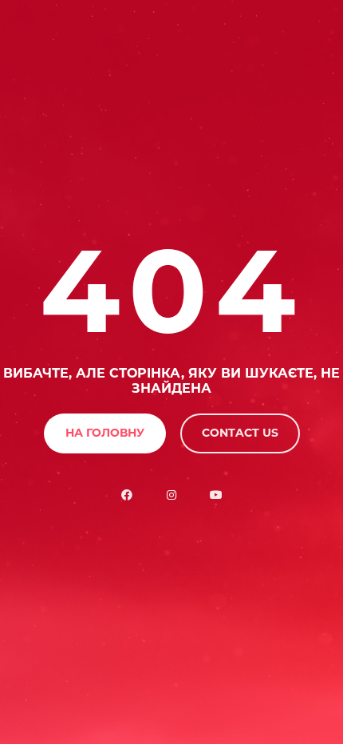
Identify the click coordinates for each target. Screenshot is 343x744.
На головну (104, 432)
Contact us (240, 432)
